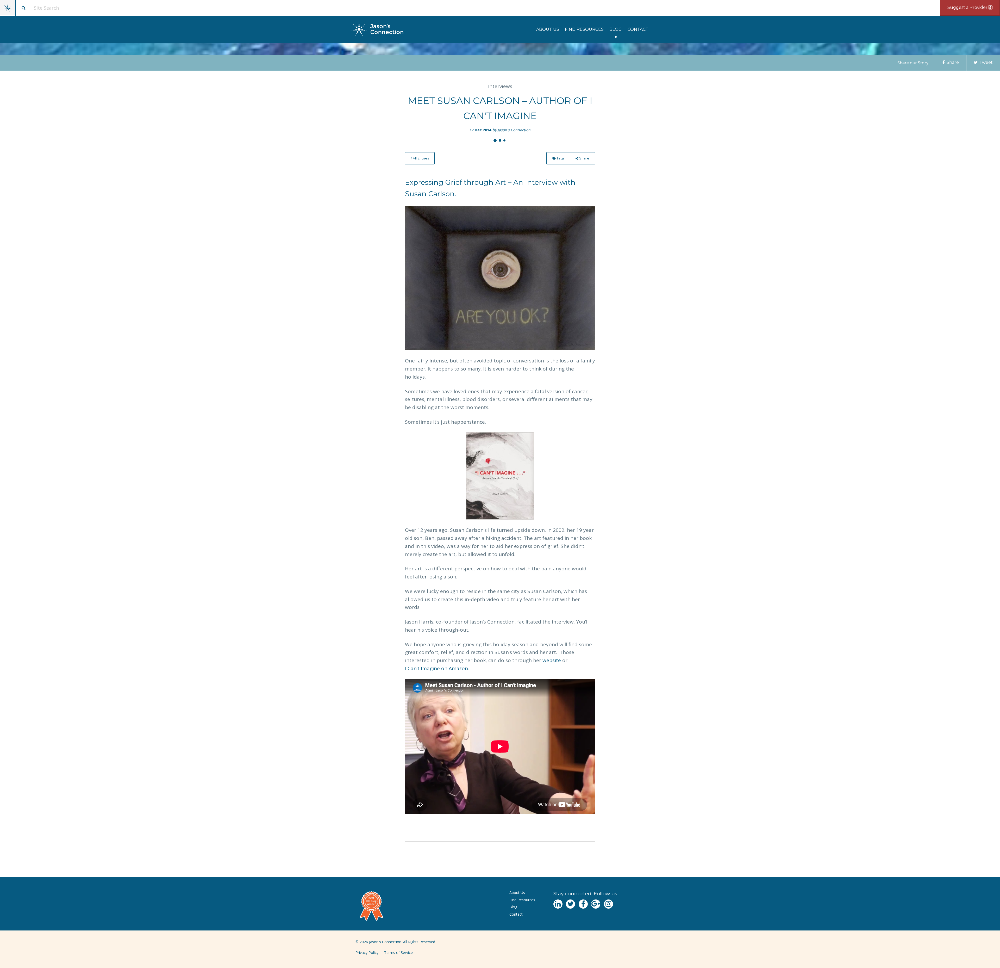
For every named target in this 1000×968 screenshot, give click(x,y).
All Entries (420, 158)
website (551, 660)
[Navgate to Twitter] (570, 904)
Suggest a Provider (968, 7)
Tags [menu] (560, 158)
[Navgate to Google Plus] (595, 904)
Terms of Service (398, 952)
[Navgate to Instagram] (608, 904)
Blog (615, 29)
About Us (547, 29)
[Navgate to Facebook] (583, 904)
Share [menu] (583, 158)
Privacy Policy (366, 952)
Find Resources (584, 29)
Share (952, 62)
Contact (638, 29)
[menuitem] (547, 29)
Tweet (985, 62)
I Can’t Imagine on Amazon (436, 668)
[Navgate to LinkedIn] (557, 904)
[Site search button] (23, 8)
